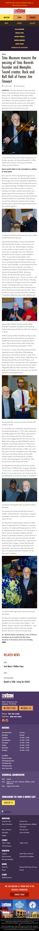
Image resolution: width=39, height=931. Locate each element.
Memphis (5, 832)
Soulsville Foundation (27, 856)
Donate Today (19, 894)
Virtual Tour (19, 33)
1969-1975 (24, 843)
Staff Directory (7, 877)
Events (19, 23)
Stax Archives (6, 830)
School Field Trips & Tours (28, 867)
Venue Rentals (24, 832)
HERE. (4, 642)
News (6, 23)
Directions (10, 708)
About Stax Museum (26, 853)
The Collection (19, 29)
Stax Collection (7, 824)
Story (19, 17)
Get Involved (6, 856)
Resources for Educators (19, 48)
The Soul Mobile (7, 859)
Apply (4, 835)
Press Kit (4, 867)
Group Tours (19, 44)
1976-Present (6, 846)
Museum (6, 17)
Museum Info (6, 821)
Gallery (32, 23)
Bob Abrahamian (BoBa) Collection (28, 825)
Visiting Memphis (19, 40)
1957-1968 (6, 843)
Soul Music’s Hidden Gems (14, 666)
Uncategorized (8, 678)
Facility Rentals (19, 37)
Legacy (4, 853)
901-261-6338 (13, 714)
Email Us (26, 708)
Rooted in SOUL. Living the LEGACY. (17, 681)
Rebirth (32, 17)
